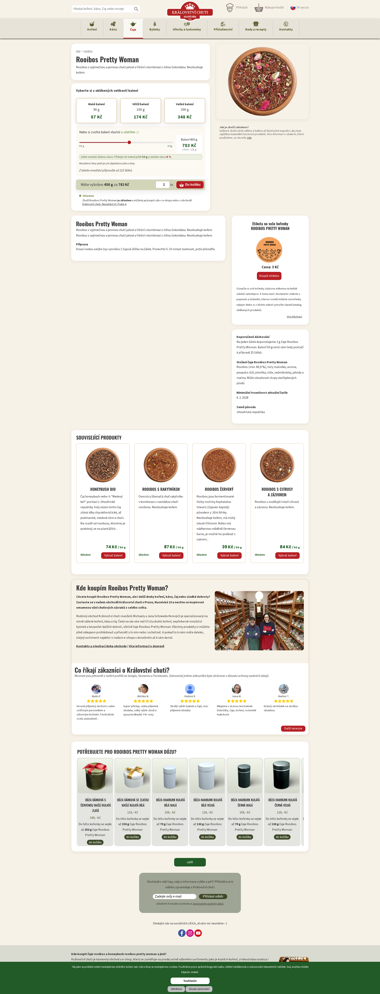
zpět (190, 862)
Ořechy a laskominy (187, 29)
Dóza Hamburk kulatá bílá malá (170, 802)
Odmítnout (176, 989)
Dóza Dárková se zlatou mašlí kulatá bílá (133, 802)
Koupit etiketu (269, 276)
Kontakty (286, 29)
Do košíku (95, 842)
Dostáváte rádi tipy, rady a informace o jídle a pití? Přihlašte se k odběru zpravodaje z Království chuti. (190, 884)
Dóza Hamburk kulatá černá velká (282, 802)
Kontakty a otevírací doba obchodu (101, 646)
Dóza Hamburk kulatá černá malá (245, 802)
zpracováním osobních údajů (208, 904)
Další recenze (293, 728)
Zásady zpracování (199, 989)
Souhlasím (190, 980)
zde (249, 138)
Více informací (294, 317)
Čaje (133, 29)
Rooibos (88, 51)
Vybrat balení (113, 555)
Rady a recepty (255, 29)
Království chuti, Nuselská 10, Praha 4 (104, 204)
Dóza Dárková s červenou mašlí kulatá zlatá (96, 805)
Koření (92, 29)
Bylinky (154, 29)
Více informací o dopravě (146, 646)
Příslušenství (223, 29)
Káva (113, 29)
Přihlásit (242, 7)
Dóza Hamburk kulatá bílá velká (208, 802)
